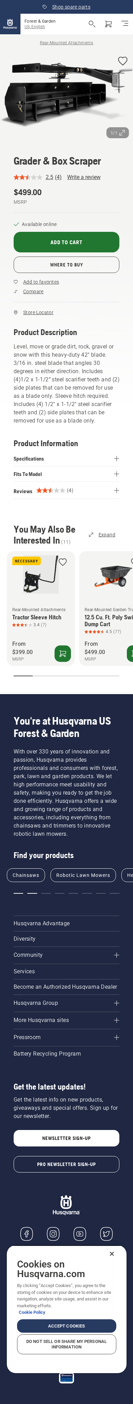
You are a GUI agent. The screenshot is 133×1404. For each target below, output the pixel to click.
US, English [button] (35, 26)
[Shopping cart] (108, 24)
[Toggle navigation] (125, 24)
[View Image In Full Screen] (66, 96)
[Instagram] (53, 1234)
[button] (122, 61)
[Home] (10, 24)
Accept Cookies (66, 1326)
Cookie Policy (32, 1312)
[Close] (112, 1254)
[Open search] (92, 24)
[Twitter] (106, 1234)
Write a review (84, 177)
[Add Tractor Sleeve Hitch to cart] (63, 653)
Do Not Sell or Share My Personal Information (66, 1344)
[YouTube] (80, 1234)
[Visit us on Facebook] (26, 1234)
